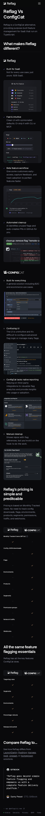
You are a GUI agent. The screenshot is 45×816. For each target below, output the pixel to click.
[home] (9, 3)
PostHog (22, 752)
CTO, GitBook (30, 796)
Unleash (13, 755)
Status (7, 813)
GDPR (32, 813)
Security (16, 813)
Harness (32, 752)
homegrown (27, 755)
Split (5, 755)
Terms (39, 813)
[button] (39, 3)
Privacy (25, 813)
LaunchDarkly (10, 752)
